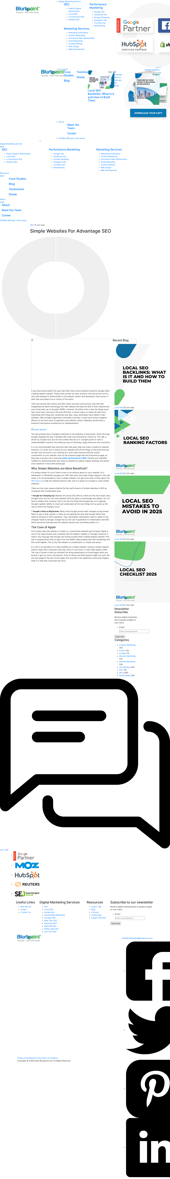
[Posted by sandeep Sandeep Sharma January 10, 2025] (126, 572)
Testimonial (84, 72)
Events (122, 650)
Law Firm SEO (50, 931)
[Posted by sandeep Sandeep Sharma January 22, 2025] (126, 506)
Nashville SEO (50, 926)
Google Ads (99, 12)
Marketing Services (76, 28)
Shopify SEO (73, 19)
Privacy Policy (23, 1058)
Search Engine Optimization (18, 153)
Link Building (124, 667)
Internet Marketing (127, 661)
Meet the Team (73, 126)
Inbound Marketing (127, 656)
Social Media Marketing (54, 915)
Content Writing (75, 44)
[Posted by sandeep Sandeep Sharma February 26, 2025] (126, 374)
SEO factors (36, 481)
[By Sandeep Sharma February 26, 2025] (101, 79)
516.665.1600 (64, 138)
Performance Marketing (98, 6)
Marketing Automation (78, 32)
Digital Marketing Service (70, 1)
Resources (4, 173)
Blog (67, 80)
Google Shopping (101, 17)
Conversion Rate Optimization (81, 38)
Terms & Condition (50, 1058)
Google (122, 653)
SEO (66, 4)
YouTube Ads (100, 23)
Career (71, 133)
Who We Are (26, 907)
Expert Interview (98, 918)
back (2, 146)
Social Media (124, 675)
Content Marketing (76, 35)
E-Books (95, 912)
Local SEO (72, 14)
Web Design (73, 46)
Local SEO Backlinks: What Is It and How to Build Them (101, 95)
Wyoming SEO (50, 923)
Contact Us (26, 912)
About (61, 122)
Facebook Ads (100, 14)
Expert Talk (96, 907)
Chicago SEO (50, 918)
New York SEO (50, 920)
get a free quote (78, 138)
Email (122, 627)
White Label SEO (51, 929)
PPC (121, 670)
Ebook (81, 77)
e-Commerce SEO (76, 17)
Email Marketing (75, 41)
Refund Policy (36, 1058)
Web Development (76, 49)
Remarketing (99, 25)
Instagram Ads (100, 20)
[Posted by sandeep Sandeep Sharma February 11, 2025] (126, 440)
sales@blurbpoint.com (143, 938)
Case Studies (69, 73)
